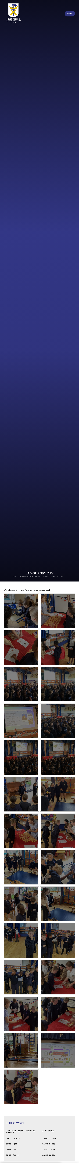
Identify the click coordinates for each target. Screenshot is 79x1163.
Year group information (30, 576)
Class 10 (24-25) (57, 576)
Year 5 (45, 576)
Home (15, 576)
